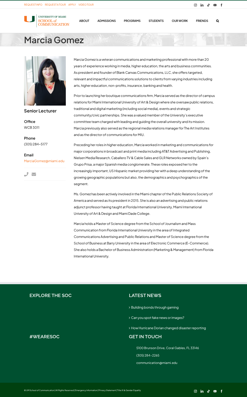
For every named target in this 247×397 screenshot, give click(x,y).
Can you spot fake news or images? (157, 317)
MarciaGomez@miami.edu (44, 161)
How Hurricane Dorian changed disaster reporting (168, 328)
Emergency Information (86, 390)
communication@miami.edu (156, 363)
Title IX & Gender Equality (129, 390)
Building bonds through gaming (155, 307)
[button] (217, 21)
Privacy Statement (107, 390)
